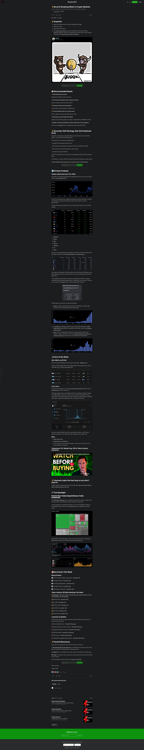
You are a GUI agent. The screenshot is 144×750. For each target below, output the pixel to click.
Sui (54, 247)
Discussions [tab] (60, 698)
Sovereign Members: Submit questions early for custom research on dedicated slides (70, 162)
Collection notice (79, 742)
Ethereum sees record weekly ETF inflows (63, 117)
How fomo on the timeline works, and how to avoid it (65, 100)
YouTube (79, 659)
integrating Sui (55, 390)
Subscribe (135, 2)
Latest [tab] (56, 698)
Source (74, 624)
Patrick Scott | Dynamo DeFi (59, 11)
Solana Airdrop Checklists (58, 701)
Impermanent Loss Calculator (61, 441)
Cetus (55, 332)
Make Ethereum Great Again (60, 94)
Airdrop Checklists (56, 709)
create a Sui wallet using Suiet (75, 388)
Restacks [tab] (59, 684)
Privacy (71, 742)
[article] (72, 703)
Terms (74, 742)
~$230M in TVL (83, 363)
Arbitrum (56, 245)
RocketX (55, 652)
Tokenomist (56, 595)
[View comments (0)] (56, 15)
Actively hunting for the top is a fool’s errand (63, 111)
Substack (66, 747)
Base (55, 241)
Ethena (55, 306)
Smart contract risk (58, 439)
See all (53, 724)
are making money (80, 254)
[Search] (128, 2)
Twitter (73, 659)
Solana (55, 239)
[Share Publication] (130, 2)
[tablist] (56, 684)
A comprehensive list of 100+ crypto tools (60, 718)
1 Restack (64, 672)
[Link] (50, 21)
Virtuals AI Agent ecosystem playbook (62, 105)
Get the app (77, 744)
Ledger (54, 655)
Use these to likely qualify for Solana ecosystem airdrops (62, 702)
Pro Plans (65, 597)
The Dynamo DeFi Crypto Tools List (62, 647)
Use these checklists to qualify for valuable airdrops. (62, 710)
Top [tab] (52, 698)
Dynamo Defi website (61, 31)
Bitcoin (55, 243)
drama (60, 125)
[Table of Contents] (1, 375)
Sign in (140, 2)
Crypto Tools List (56, 717)
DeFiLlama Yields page (59, 500)
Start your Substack (69, 744)
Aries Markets (57, 326)
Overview (71, 506)
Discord (63, 282)
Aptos (55, 250)
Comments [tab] (54, 684)
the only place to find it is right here (70, 34)
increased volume (70, 254)
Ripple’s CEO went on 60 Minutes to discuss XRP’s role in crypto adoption (71, 122)
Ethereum (56, 237)
